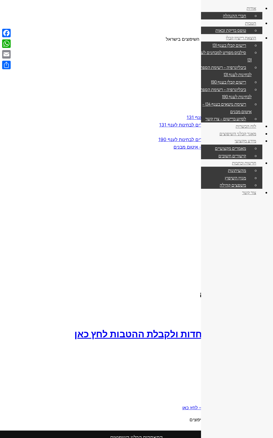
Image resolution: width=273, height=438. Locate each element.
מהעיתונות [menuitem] (237, 170)
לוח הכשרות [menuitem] (246, 126)
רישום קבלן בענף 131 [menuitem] (229, 45)
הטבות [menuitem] (250, 23)
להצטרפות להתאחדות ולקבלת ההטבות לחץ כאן (173, 333)
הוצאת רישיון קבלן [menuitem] (241, 37)
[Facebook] (6, 33)
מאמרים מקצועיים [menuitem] (230, 148)
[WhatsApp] (6, 43)
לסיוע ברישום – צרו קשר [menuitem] (225, 118)
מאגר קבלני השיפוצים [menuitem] (237, 133)
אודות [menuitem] (251, 8)
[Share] (6, 65)
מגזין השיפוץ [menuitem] (235, 178)
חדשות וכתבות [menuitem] (244, 163)
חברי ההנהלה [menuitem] (234, 15)
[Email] (6, 54)
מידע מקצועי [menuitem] (245, 141)
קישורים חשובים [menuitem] (232, 155)
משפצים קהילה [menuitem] (233, 185)
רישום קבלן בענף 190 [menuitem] (228, 82)
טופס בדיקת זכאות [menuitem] (230, 30)
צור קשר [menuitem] (249, 192)
